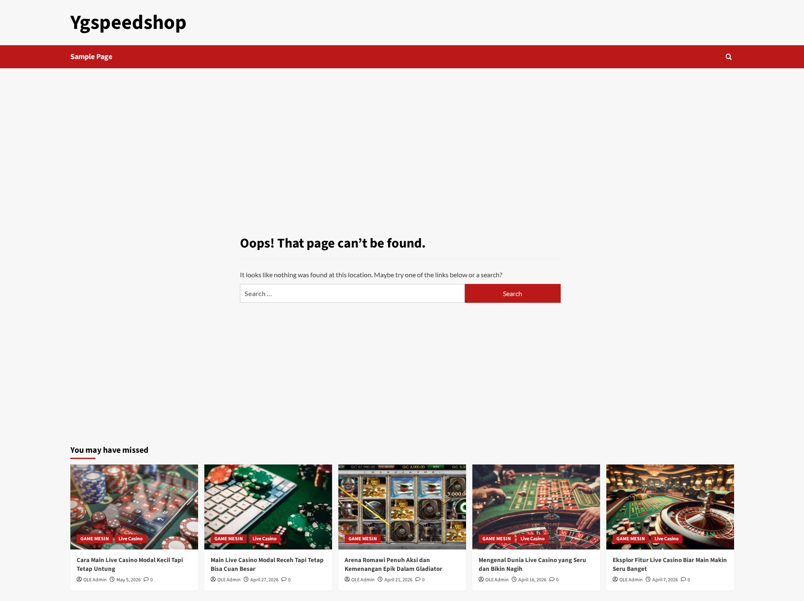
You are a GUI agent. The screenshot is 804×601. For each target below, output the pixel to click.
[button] (729, 56)
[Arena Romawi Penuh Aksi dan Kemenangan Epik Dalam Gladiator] (402, 506)
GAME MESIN (94, 538)
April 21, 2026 (398, 579)
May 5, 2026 (128, 579)
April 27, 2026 (264, 579)
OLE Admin (95, 579)
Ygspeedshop (128, 22)
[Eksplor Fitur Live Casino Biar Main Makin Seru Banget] (670, 506)
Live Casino (131, 538)
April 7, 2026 (665, 579)
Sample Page (91, 57)
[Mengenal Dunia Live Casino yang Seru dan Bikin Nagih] (536, 506)
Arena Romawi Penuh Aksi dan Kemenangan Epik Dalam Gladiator (393, 564)
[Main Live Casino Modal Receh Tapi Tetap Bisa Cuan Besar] (268, 506)
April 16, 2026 (532, 579)
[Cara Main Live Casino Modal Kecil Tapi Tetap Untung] (134, 506)
